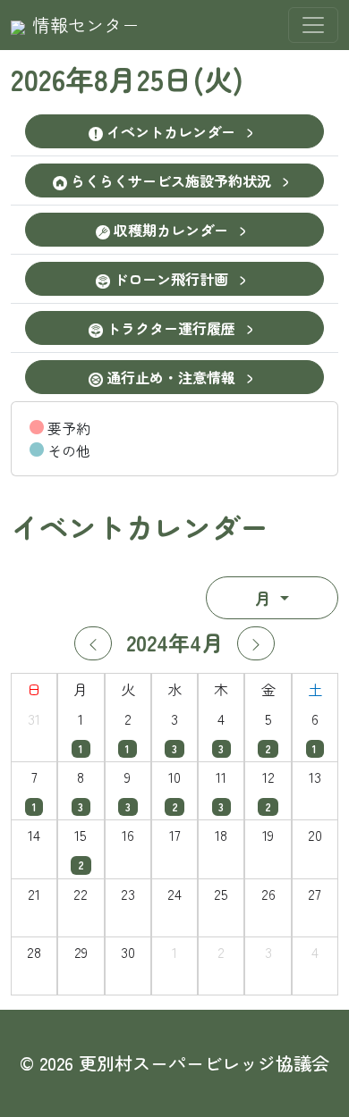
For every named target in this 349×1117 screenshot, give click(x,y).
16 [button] (128, 834)
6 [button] (315, 718)
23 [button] (128, 893)
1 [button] (80, 718)
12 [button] (268, 776)
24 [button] (174, 893)
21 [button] (34, 893)
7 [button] (34, 776)
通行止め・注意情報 (171, 377)
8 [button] (80, 776)
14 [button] (34, 834)
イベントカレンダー (171, 131)
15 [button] (80, 834)
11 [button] (221, 776)
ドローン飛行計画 (171, 279)
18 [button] (221, 834)
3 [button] (174, 718)
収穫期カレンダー (171, 229)
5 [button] (268, 718)
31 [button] (34, 718)
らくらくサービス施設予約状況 (171, 180)
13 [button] (315, 776)
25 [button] (221, 893)
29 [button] (81, 951)
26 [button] (268, 893)
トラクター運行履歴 (171, 328)
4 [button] (221, 718)
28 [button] (34, 951)
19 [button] (268, 834)
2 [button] (128, 718)
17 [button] (175, 834)
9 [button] (127, 776)
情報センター (86, 25)
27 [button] (314, 893)
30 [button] (128, 951)
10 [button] (174, 776)
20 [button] (315, 834)
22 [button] (80, 893)
